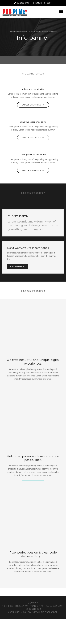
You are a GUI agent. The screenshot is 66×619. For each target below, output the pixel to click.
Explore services (31, 105)
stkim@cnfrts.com (42, 3)
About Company (17, 266)
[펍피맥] (14, 11)
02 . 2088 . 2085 (22, 3)
